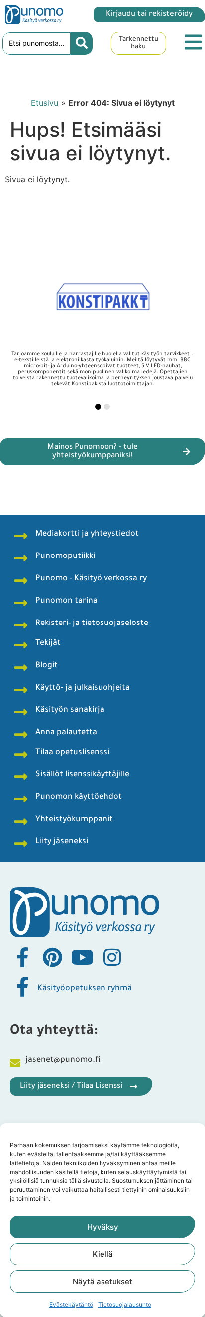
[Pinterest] (52, 957)
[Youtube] (82, 957)
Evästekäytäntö (71, 1304)
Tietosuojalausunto (124, 1304)
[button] (98, 407)
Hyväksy (102, 1227)
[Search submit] (82, 43)
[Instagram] (112, 957)
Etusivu (44, 103)
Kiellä (103, 1254)
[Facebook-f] (22, 957)
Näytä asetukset (102, 1281)
